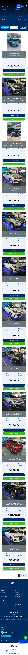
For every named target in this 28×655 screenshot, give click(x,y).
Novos (2, 590)
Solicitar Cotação (18, 6)
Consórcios (3, 607)
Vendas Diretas (4, 596)
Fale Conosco (17, 596)
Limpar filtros (23, 27)
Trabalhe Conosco (18, 594)
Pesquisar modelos (5, 27)
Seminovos (3, 592)
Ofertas (2, 594)
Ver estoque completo (14, 27)
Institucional (17, 590)
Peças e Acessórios (4, 602)
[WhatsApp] (25, 638)
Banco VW (3, 605)
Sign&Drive (3, 600)
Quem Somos (17, 592)
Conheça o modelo (14, 70)
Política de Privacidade (19, 598)
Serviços (2, 598)
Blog (15, 606)
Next (24, 6)
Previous (23, 6)
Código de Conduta (18, 600)
